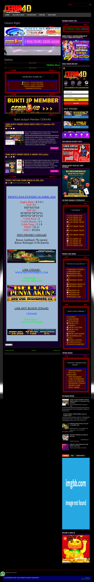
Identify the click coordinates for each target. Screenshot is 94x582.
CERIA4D (31, 313)
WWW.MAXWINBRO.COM (31, 272)
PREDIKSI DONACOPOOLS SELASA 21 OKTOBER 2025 (79, 424)
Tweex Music (64, 563)
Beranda (7, 15)
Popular (66, 455)
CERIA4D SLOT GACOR (11, 572)
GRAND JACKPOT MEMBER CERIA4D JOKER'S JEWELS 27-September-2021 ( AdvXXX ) (80, 401)
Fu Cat (69, 563)
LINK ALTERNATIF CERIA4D (18, 15)
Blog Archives (80, 455)
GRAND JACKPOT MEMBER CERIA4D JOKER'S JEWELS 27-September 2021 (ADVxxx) (30, 125)
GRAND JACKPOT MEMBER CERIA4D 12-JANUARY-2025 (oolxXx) (26, 154)
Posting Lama (56, 350)
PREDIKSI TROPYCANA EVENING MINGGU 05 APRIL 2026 (24, 180)
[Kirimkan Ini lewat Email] (6, 345)
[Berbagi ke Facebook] (11, 345)
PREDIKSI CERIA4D (85, 579)
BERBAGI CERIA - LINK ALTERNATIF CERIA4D (19, 578)
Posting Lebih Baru (9, 350)
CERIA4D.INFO (35, 578)
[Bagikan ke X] (10, 345)
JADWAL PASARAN (52, 15)
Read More (54, 148)
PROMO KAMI (42, 15)
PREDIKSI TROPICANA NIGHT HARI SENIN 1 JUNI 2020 (79, 445)
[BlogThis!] (8, 345)
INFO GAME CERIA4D (31, 15)
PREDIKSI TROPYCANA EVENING (20, 183)
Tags (72, 455)
